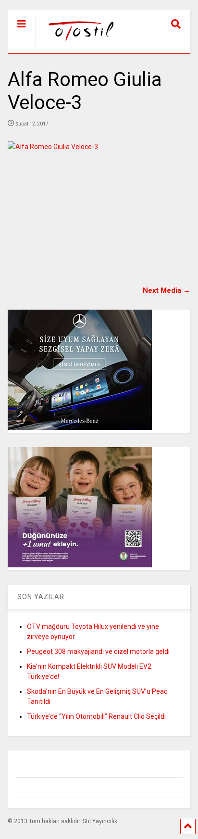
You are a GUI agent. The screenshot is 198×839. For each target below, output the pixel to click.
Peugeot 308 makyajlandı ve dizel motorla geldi (98, 651)
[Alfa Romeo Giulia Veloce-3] (99, 202)
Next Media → (166, 290)
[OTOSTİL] (77, 46)
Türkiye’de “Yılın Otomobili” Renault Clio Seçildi (96, 716)
